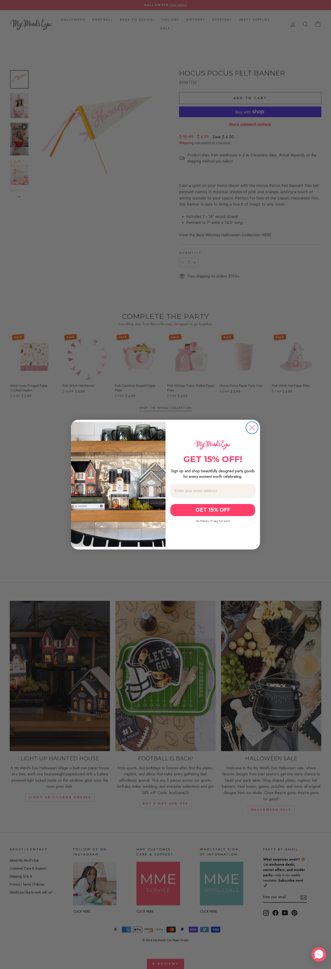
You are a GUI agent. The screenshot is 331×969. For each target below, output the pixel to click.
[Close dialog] (252, 428)
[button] (319, 954)
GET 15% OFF (213, 509)
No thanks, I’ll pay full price (213, 520)
